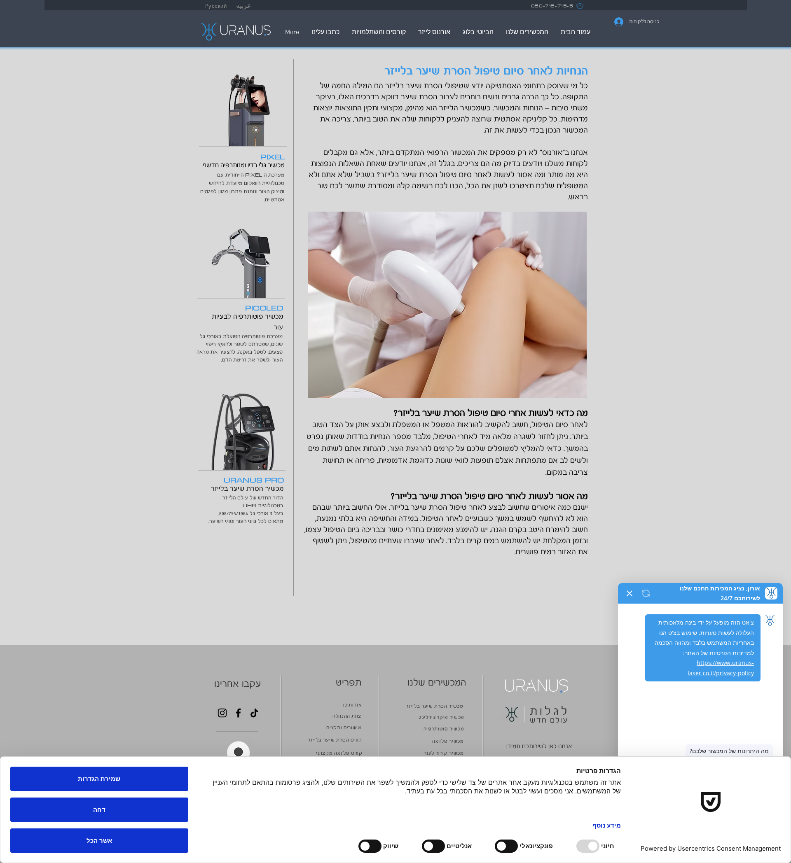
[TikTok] (254, 713)
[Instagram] (222, 713)
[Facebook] (238, 713)
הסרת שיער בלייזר (409, 175)
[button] (238, 752)
